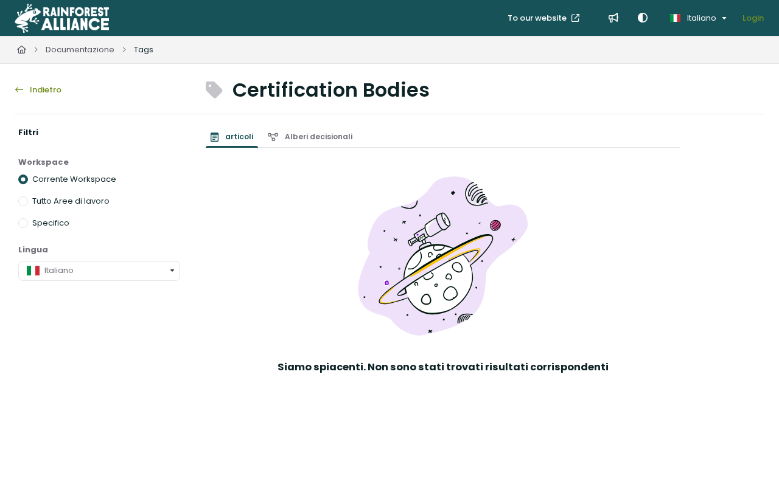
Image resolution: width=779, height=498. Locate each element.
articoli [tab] (238, 136)
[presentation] (234, 136)
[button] (751, 467)
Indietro (44, 89)
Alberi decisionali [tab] (317, 136)
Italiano (700, 18)
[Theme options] (642, 18)
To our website (538, 18)
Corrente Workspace (74, 179)
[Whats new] (613, 18)
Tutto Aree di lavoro (71, 201)
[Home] (62, 18)
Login (753, 18)
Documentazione (80, 49)
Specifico (50, 223)
